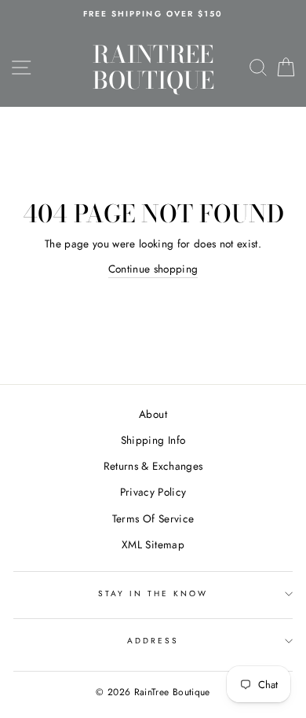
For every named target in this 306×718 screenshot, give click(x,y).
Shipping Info (153, 440)
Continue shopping (153, 269)
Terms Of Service (153, 518)
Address (153, 641)
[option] (153, 14)
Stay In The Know (153, 593)
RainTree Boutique (153, 67)
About (153, 414)
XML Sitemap (153, 544)
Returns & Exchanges (153, 466)
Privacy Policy (153, 492)
